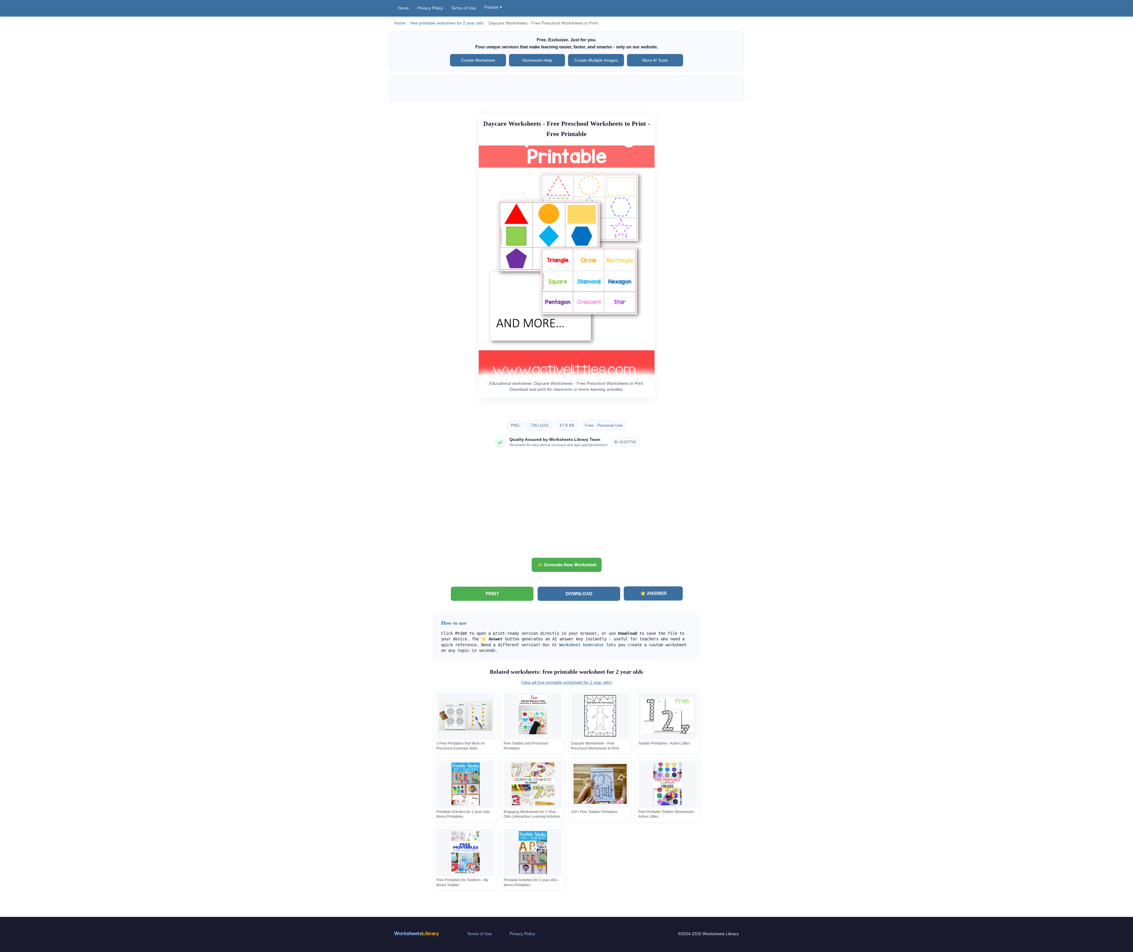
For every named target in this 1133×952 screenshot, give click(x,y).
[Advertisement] (566, 505)
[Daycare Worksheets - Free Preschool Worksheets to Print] (600, 715)
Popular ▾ (493, 7)
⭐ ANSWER (653, 593)
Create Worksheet (478, 60)
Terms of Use (463, 8)
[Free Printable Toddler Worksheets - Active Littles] (667, 784)
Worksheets (416, 933)
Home (403, 8)
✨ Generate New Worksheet (566, 564)
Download (579, 593)
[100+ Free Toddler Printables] (600, 784)
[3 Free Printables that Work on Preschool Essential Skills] (465, 715)
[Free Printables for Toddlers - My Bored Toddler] (465, 852)
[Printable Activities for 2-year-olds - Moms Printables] (465, 784)
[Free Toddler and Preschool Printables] (532, 715)
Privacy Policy (430, 8)
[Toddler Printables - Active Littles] (667, 715)
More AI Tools (655, 60)
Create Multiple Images (596, 60)
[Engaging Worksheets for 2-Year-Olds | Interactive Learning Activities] (532, 784)
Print (492, 593)
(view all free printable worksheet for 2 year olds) (566, 682)
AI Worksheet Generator (578, 644)
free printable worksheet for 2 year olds (447, 23)
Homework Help (537, 60)
